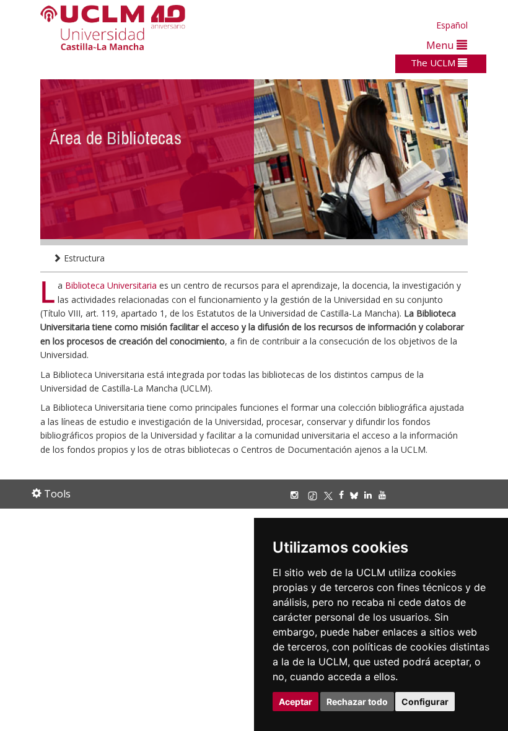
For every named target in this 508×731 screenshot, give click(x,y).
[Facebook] (344, 495)
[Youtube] (385, 495)
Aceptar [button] (295, 701)
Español (452, 25)
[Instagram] (297, 495)
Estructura (83, 258)
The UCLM (434, 62)
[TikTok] (315, 495)
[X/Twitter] (331, 495)
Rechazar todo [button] (357, 701)
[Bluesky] (357, 495)
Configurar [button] (425, 701)
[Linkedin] (368, 495)
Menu (441, 45)
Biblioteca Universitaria (112, 285)
